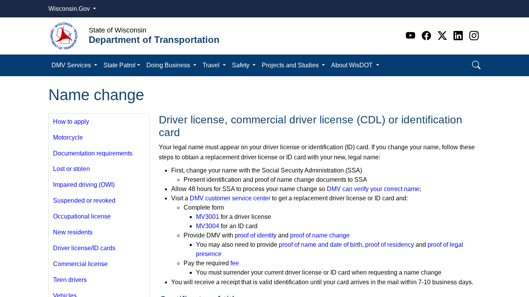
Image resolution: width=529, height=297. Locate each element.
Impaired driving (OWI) (84, 184)
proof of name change (320, 235)
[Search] (476, 65)
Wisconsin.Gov (69, 8)
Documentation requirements (92, 153)
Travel (212, 65)
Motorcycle (68, 137)
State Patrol (119, 65)
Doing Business (169, 65)
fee (234, 263)
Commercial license (80, 264)
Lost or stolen (71, 169)
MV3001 (207, 216)
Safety (241, 65)
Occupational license (82, 216)
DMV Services (72, 65)
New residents (73, 232)
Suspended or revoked (84, 200)
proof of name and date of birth (320, 244)
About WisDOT (352, 65)
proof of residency (389, 244)
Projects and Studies (291, 65)
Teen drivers (70, 280)
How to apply (71, 121)
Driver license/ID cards (84, 248)
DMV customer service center (230, 198)
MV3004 (207, 226)
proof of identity (256, 235)
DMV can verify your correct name (373, 189)
